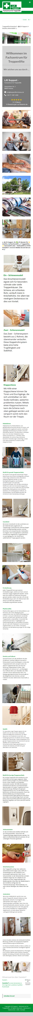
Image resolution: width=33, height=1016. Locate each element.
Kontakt (22, 1010)
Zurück (25, 19)
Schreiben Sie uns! (9, 996)
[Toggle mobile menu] (30, 2)
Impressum (26, 1008)
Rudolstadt (5, 987)
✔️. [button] (4, 249)
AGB (18, 1010)
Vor (29, 19)
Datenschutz (11, 1010)
